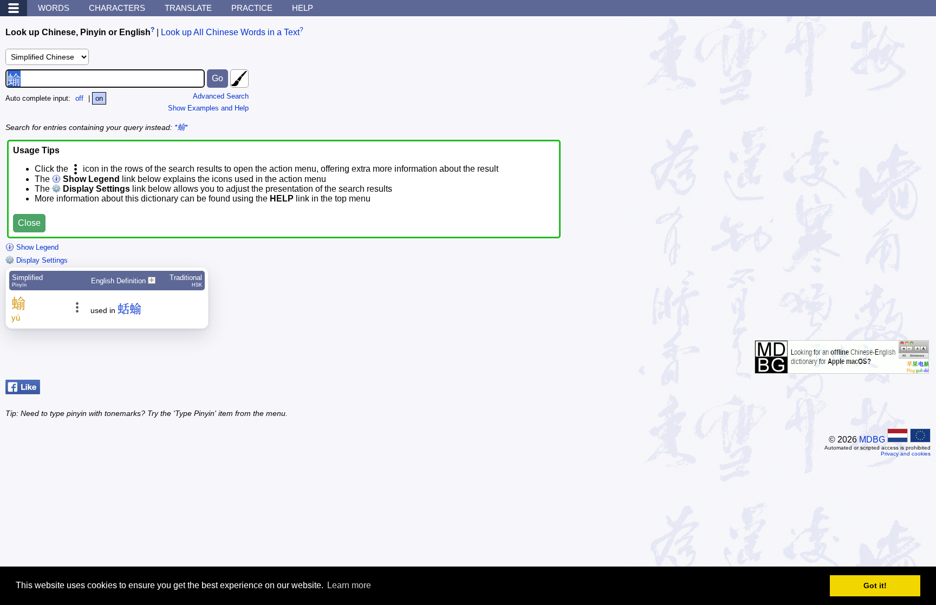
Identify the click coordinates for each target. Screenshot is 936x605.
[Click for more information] (841, 368)
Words (53, 7)
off (79, 98)
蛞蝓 (129, 309)
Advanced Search (221, 96)
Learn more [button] (349, 585)
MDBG (872, 439)
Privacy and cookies (906, 454)
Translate (188, 7)
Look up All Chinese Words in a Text (230, 32)
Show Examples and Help (208, 108)
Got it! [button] (875, 585)
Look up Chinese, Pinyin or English (78, 32)
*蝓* (180, 127)
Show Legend (36, 247)
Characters (117, 7)
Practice (251, 7)
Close (29, 222)
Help (302, 7)
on (99, 98)
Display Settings (41, 260)
